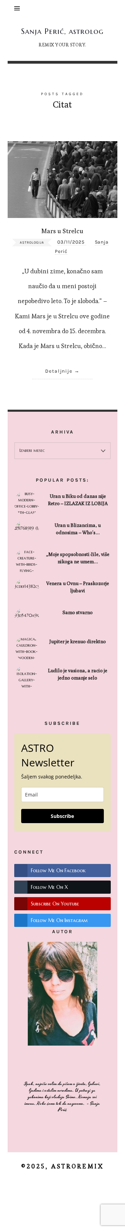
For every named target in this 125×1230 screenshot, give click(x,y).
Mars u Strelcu (62, 231)
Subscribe (62, 816)
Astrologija (32, 242)
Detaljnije (59, 371)
